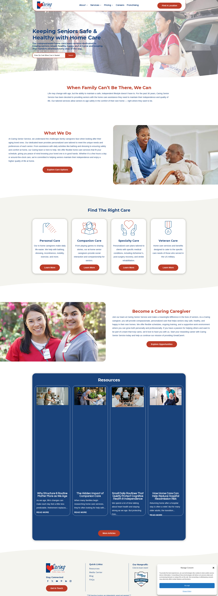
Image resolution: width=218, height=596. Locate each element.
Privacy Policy (187, 591)
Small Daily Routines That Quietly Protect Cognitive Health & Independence (128, 496)
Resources (94, 568)
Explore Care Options (57, 170)
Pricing (107, 5)
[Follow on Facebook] (48, 581)
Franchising (133, 5)
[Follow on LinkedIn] (66, 581)
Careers (120, 5)
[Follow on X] (52, 581)
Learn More (49, 267)
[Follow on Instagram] (70, 581)
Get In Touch (57, 588)
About (82, 5)
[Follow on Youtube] (57, 581)
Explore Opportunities (161, 344)
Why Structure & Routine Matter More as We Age (52, 494)
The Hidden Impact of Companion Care (90, 494)
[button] (213, 568)
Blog (91, 576)
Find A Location (169, 5)
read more (42, 512)
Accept (187, 585)
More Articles (109, 533)
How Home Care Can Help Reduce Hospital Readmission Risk (165, 496)
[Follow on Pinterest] (61, 581)
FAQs (91, 579)
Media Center (95, 572)
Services (94, 5)
